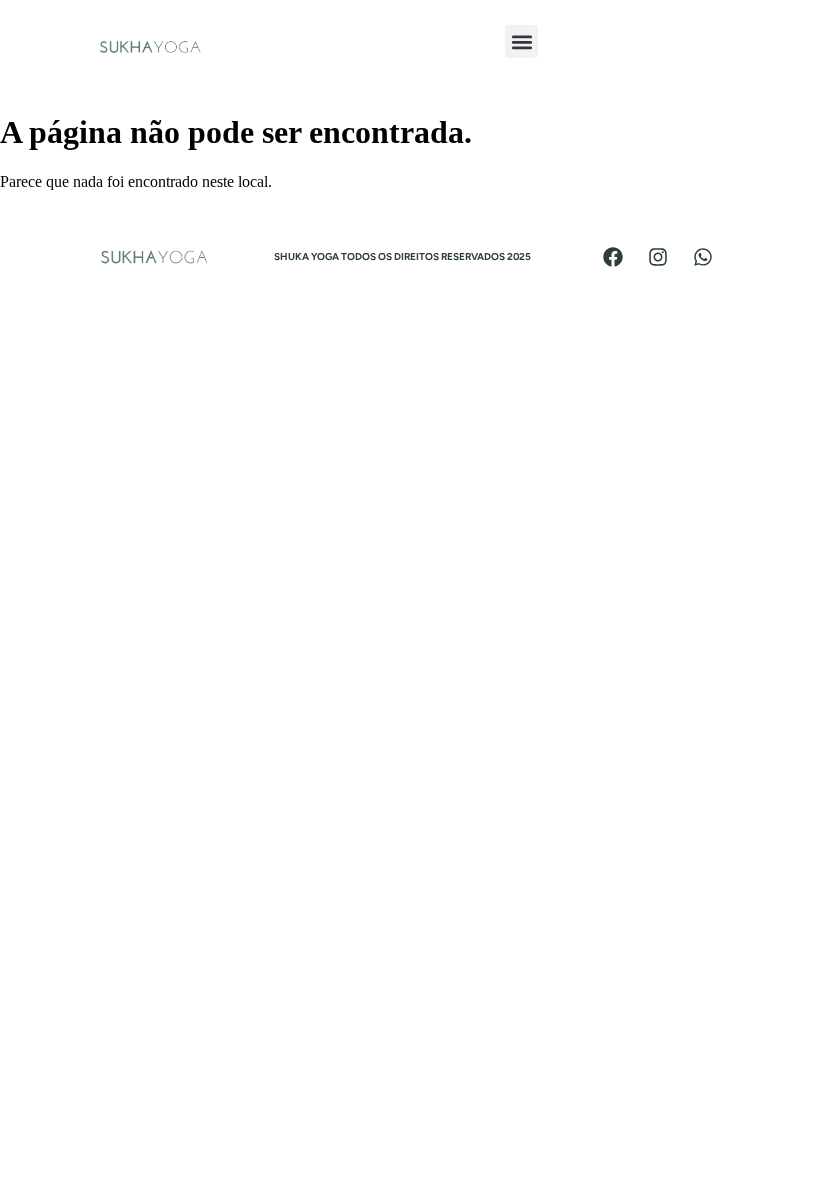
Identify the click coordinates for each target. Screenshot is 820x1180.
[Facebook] (613, 257)
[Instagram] (658, 257)
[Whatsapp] (703, 257)
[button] (521, 41)
